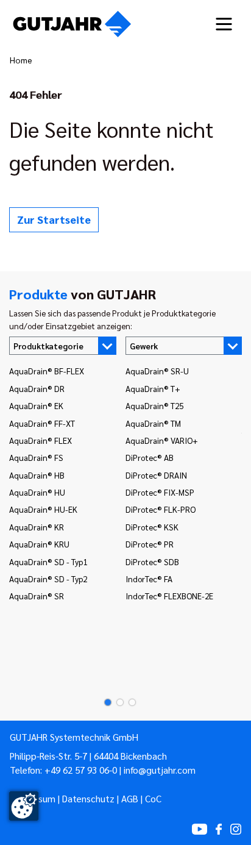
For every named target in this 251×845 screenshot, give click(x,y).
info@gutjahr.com (160, 770)
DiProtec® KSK (152, 526)
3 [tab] (128, 702)
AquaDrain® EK (36, 405)
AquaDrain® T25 (154, 405)
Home (21, 59)
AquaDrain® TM (153, 423)
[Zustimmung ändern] (23, 806)
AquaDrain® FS (36, 457)
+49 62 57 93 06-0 (80, 770)
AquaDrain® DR (37, 388)
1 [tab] (104, 702)
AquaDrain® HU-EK (43, 509)
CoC (153, 799)
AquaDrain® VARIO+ (161, 440)
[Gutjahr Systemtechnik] (72, 24)
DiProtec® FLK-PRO (160, 509)
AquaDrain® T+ (152, 388)
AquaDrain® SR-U (157, 370)
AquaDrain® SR (36, 595)
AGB (129, 799)
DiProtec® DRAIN (156, 474)
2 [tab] (116, 702)
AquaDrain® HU (37, 492)
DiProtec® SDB (152, 561)
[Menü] (224, 24)
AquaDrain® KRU (39, 543)
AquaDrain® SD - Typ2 (48, 578)
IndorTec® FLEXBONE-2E (169, 595)
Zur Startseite (54, 219)
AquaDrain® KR (36, 526)
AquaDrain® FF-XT (42, 423)
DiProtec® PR (149, 543)
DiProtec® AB (149, 457)
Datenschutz (88, 799)
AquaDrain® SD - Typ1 (48, 561)
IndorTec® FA (148, 578)
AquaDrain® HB (37, 474)
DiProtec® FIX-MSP (159, 492)
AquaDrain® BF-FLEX (46, 370)
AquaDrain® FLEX (40, 440)
